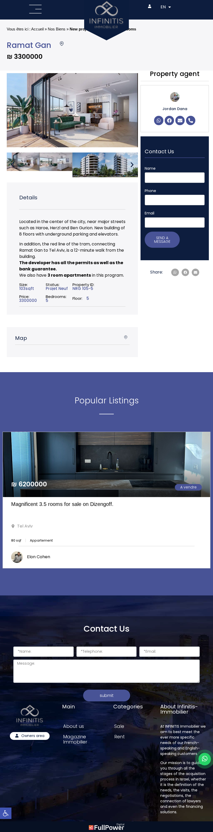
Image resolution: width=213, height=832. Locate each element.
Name (150, 168)
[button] (12, 165)
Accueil (37, 29)
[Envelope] (180, 120)
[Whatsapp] (158, 120)
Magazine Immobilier (75, 739)
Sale (119, 726)
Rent (119, 736)
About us (73, 726)
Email (149, 213)
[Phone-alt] (190, 120)
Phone (150, 190)
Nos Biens (56, 29)
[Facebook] (169, 120)
